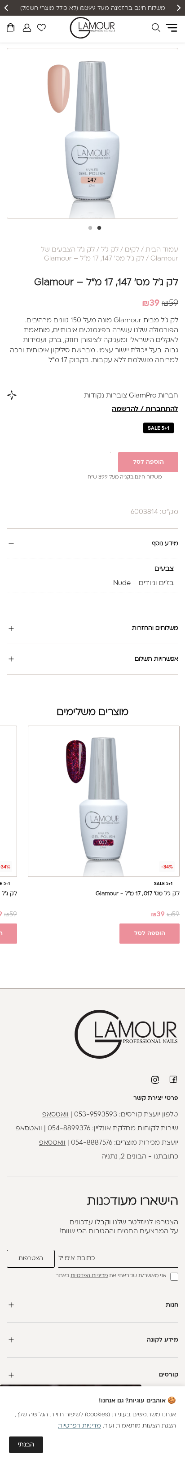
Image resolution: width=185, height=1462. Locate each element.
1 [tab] (96, 231)
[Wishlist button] (41, 29)
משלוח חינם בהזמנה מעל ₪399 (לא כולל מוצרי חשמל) (92, 8)
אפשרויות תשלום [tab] (156, 659)
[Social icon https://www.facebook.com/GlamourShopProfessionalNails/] (173, 1079)
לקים (132, 250)
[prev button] (178, 8)
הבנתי (26, 1445)
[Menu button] (171, 27)
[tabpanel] (92, 133)
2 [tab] (88, 231)
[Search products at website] (155, 29)
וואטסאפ (55, 1114)
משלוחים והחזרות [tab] (155, 628)
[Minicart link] (10, 29)
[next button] (7, 8)
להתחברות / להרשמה (145, 409)
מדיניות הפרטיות (89, 1276)
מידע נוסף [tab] (165, 544)
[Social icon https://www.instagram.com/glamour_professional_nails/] (155, 1080)
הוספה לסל (148, 462)
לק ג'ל (110, 250)
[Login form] (26, 27)
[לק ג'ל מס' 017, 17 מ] (103, 801)
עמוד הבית (161, 250)
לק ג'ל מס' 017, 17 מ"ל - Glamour (138, 894)
